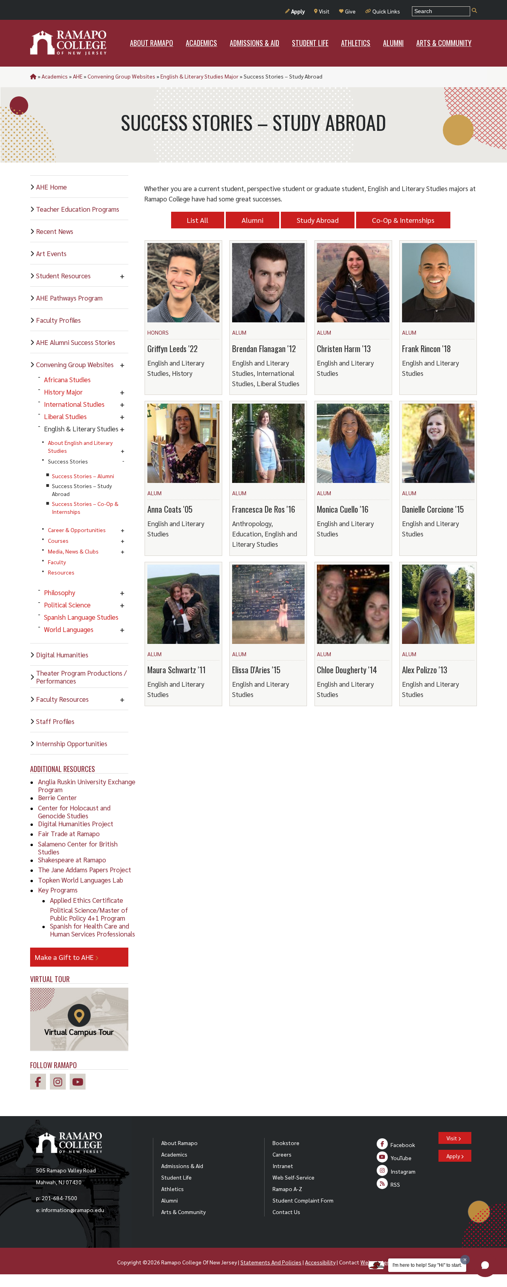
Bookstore (286, 1142)
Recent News (54, 231)
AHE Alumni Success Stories (75, 342)
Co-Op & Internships (403, 219)
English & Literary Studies (81, 429)
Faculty (57, 561)
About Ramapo (179, 1142)
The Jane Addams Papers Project (84, 869)
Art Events (51, 253)
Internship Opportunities (71, 743)
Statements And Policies (270, 1262)
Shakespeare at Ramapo (72, 860)
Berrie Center (57, 797)
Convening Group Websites (121, 76)
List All (197, 219)
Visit (324, 11)
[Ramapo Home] (68, 43)
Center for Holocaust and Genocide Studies (74, 812)
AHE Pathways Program (69, 298)
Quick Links (386, 11)
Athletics (172, 1188)
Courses (58, 540)
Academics (55, 76)
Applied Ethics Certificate (86, 900)
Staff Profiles (55, 721)
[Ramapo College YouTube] (80, 1083)
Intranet (283, 1165)
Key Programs (58, 890)
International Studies (74, 404)
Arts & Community (183, 1211)
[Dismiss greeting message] (465, 1259)
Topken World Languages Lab (80, 880)
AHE (77, 76)
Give (350, 11)
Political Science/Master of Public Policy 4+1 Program (89, 914)
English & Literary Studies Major (199, 76)
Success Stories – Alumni (83, 475)
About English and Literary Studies (80, 446)
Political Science (67, 605)
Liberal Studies (65, 416)
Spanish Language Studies (81, 617)
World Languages (68, 629)
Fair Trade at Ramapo (69, 833)
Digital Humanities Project (75, 823)
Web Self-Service (293, 1177)
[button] (485, 1265)
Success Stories (68, 461)
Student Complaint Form (303, 1200)
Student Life (176, 1177)
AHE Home (51, 187)
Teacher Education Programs (77, 209)
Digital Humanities (62, 655)
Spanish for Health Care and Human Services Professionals (92, 930)
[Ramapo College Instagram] (60, 1083)
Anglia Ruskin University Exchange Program (86, 785)
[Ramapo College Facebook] (40, 1083)
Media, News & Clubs (73, 551)
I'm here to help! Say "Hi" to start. (427, 1265)
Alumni (252, 219)
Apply (298, 11)
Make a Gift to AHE (65, 956)
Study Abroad (318, 219)
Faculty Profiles (58, 320)
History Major (63, 392)
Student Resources (63, 276)
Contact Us (286, 1211)
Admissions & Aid (182, 1165)
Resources (61, 572)
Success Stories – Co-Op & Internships (85, 507)
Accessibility (320, 1262)
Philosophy (59, 592)
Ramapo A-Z (287, 1188)
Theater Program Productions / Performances (81, 677)
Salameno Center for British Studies (78, 848)
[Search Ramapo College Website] (474, 10)
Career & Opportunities (77, 529)
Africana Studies (67, 379)
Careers (282, 1154)
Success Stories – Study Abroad (82, 489)
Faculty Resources (62, 699)
